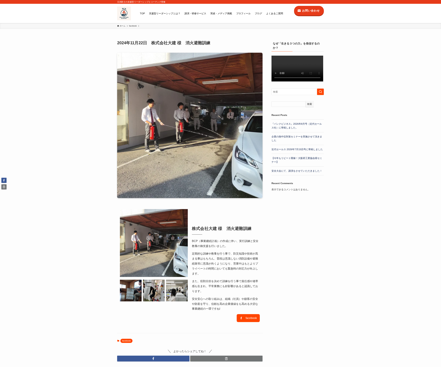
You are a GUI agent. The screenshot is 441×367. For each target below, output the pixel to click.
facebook (126, 341)
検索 (309, 104)
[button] (153, 358)
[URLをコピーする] (226, 358)
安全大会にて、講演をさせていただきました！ (296, 170)
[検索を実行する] (320, 92)
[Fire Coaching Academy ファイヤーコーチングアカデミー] (124, 13)
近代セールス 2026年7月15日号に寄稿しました (297, 149)
